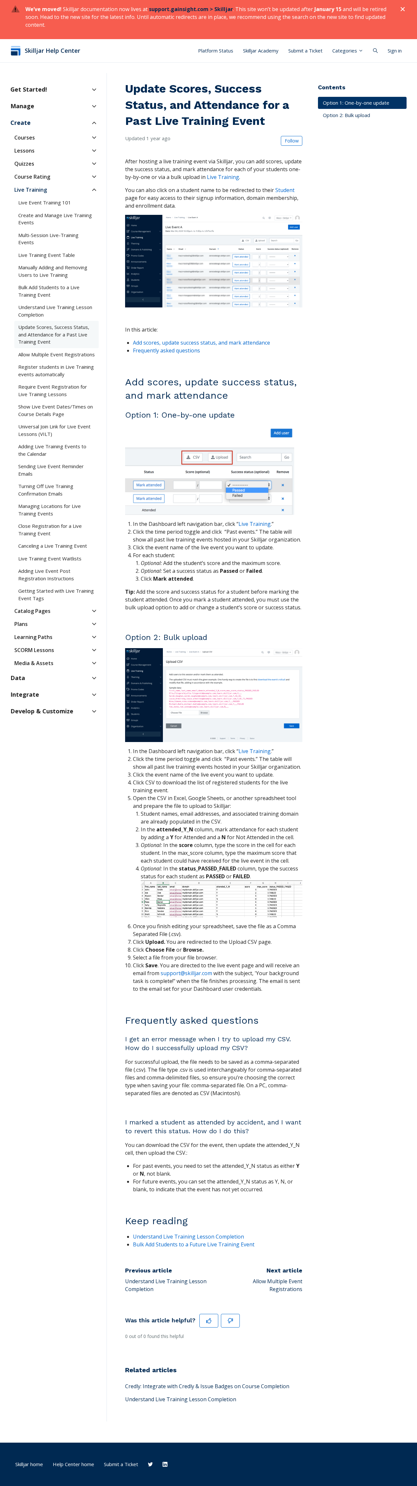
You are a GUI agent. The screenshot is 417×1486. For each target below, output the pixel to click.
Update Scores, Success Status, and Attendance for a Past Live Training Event (53, 334)
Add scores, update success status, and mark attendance (201, 342)
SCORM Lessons (34, 650)
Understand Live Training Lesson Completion (180, 1399)
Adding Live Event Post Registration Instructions (46, 575)
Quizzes (24, 163)
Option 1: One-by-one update (356, 102)
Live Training (223, 177)
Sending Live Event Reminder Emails (51, 470)
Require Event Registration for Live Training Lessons (52, 390)
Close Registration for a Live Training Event (50, 530)
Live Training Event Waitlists (49, 558)
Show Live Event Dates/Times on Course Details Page (55, 410)
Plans (21, 624)
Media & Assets (33, 663)
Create (20, 122)
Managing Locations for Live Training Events (49, 510)
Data (17, 678)
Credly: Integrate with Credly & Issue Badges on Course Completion (207, 1386)
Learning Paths (33, 637)
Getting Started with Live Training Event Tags (56, 594)
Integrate (24, 694)
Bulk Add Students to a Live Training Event (48, 291)
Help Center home (73, 1464)
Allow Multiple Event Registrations (56, 354)
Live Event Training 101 (44, 202)
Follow (292, 141)
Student (285, 190)
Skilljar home (29, 1464)
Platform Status (215, 50)
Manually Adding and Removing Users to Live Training (52, 271)
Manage (22, 106)
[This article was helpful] (208, 1321)
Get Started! (28, 89)
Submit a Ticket (305, 50)
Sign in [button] (395, 50)
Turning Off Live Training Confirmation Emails (45, 490)
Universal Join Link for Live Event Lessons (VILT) (54, 430)
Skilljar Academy (261, 50)
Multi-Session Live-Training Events (48, 239)
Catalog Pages (32, 611)
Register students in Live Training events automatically (56, 371)
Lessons (24, 150)
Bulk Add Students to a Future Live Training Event (193, 1244)
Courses (24, 137)
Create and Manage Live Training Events (55, 219)
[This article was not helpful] (230, 1321)
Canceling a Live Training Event (52, 545)
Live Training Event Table (46, 255)
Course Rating (32, 176)
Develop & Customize (41, 711)
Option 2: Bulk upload (346, 115)
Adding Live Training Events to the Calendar (52, 450)
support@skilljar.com (186, 973)
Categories (345, 50)
